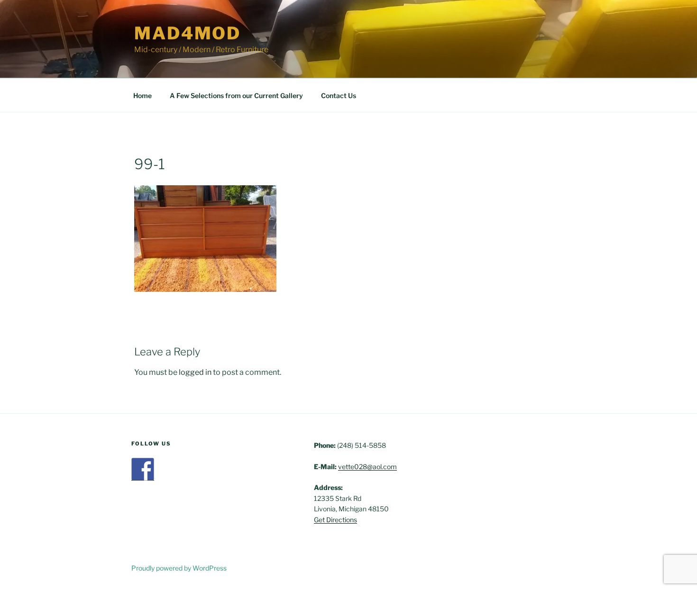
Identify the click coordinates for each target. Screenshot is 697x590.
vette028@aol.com (367, 467)
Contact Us (338, 95)
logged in (195, 372)
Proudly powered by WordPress (179, 568)
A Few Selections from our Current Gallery (236, 95)
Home (142, 95)
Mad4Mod (187, 33)
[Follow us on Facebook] (142, 469)
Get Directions (335, 520)
